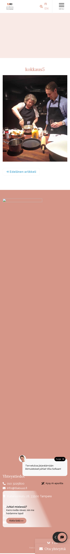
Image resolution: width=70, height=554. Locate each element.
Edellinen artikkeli (22, 171)
